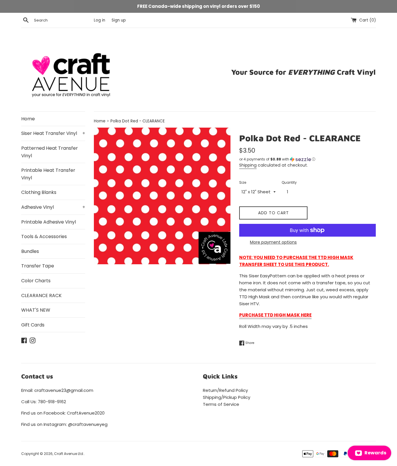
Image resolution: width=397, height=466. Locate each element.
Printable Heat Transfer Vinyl (48, 174)
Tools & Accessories (44, 236)
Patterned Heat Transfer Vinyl (49, 152)
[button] (307, 159)
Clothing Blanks (38, 192)
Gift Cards (32, 325)
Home (28, 118)
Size (242, 182)
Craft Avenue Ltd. (69, 453)
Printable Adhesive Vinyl (48, 222)
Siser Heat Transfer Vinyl (53, 133)
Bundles (30, 251)
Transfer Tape (37, 266)
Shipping (248, 165)
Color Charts (36, 280)
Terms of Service (221, 404)
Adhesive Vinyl (53, 207)
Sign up (119, 20)
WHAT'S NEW (35, 310)
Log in (99, 20)
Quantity (289, 182)
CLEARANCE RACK (41, 295)
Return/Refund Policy (225, 390)
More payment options (273, 242)
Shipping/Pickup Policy (226, 397)
